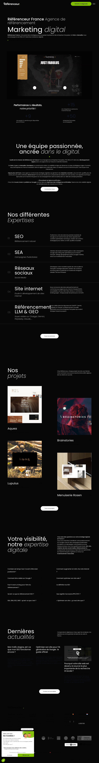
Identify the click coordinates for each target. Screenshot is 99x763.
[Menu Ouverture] (94, 3)
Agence (10, 717)
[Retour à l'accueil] (12, 4)
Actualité (19, 655)
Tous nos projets (49, 508)
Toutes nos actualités (49, 691)
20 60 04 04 (82, 727)
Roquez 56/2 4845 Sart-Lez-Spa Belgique (70, 720)
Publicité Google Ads (35, 723)
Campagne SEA (22, 722)
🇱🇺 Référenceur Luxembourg (41, 752)
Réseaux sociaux (19, 727)
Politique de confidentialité (33, 759)
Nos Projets (10, 721)
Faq (9, 729)
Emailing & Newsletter (35, 731)
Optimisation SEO (21, 718)
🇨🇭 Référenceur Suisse (55, 752)
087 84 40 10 (68, 725)
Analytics (25, 655)
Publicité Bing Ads (34, 726)
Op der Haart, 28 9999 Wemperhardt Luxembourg (84, 720)
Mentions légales (22, 759)
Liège (71, 722)
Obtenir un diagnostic (81, 4)
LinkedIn (80, 760)
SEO (32, 655)
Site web (10, 657)
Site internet (20, 724)
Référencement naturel (33, 720)
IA (29, 655)
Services (10, 726)
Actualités (11, 724)
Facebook (71, 760)
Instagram (88, 760)
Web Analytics (50, 719)
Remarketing (50, 722)
